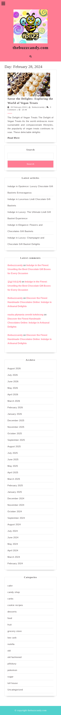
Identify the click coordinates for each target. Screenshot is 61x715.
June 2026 (13, 381)
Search (30, 150)
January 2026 (15, 414)
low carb (12, 637)
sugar (10, 676)
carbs (10, 598)
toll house (13, 683)
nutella (11, 644)
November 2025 (16, 427)
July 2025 (13, 453)
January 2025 (15, 492)
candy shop (14, 592)
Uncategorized (15, 689)
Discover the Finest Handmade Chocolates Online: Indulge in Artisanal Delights (30, 302)
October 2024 (15, 511)
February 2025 (15, 485)
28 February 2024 (19, 107)
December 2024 (16, 498)
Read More (14, 138)
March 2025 (14, 479)
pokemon (12, 670)
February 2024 (15, 563)
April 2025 (13, 472)
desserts (12, 611)
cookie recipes (15, 605)
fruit (10, 624)
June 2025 (13, 459)
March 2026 (14, 401)
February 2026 (15, 407)
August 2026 (14, 368)
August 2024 (14, 524)
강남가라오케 (14, 281)
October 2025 (15, 433)
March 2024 (14, 557)
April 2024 (13, 550)
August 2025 (14, 446)
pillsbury (12, 663)
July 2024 (13, 531)
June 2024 (13, 537)
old (9, 650)
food (10, 618)
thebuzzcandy (38, 107)
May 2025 (13, 466)
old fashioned (15, 657)
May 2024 (13, 544)
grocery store (15, 631)
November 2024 (16, 505)
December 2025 (16, 420)
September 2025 (16, 440)
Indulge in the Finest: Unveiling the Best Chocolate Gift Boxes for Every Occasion (29, 269)
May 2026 (13, 388)
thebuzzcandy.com (30, 47)
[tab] (3, 3)
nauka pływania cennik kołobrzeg (25, 314)
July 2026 (13, 375)
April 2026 (13, 394)
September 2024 (16, 518)
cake (10, 585)
